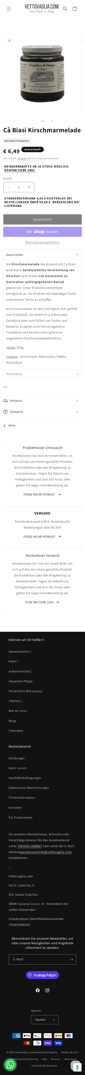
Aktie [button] (11, 425)
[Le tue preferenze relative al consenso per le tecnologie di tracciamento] (77, 1067)
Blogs (13, 721)
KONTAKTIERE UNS (40, 602)
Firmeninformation (22, 797)
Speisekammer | (20, 651)
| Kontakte (16, 731)
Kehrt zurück (18, 768)
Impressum (70, 1059)
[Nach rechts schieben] (52, 121)
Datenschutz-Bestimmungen (29, 788)
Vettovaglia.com (24, 1052)
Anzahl (7, 178)
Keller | (14, 661)
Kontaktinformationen (44, 1065)
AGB (44, 1059)
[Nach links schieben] (33, 121)
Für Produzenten (21, 817)
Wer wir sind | (18, 711)
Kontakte (15, 808)
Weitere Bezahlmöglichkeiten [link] (42, 242)
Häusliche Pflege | (21, 681)
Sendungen (17, 758)
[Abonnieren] (71, 959)
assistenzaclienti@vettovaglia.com (46, 852)
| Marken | (15, 701)
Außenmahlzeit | (20, 671)
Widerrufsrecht (70, 1052)
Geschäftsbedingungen (25, 778)
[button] (9, 9)
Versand (22, 158)
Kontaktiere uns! (20, 170)
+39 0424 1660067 (29, 846)
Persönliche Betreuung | (26, 691)
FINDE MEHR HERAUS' (40, 494)
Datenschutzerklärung (25, 1059)
